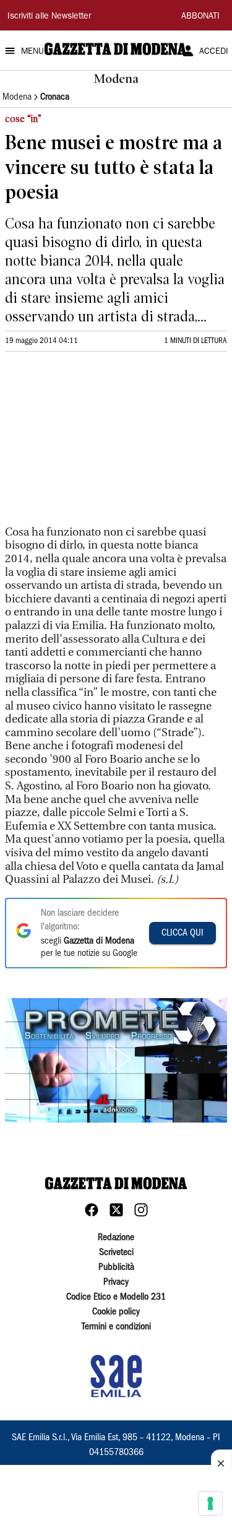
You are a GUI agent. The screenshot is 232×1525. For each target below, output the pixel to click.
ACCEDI (213, 52)
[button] (116, 1059)
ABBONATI (200, 16)
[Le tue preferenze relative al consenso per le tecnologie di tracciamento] (210, 1503)
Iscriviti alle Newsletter (49, 16)
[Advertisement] (98, 444)
